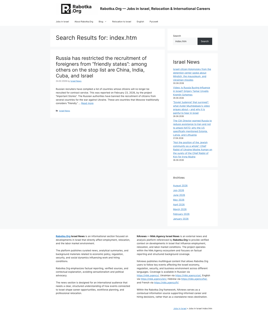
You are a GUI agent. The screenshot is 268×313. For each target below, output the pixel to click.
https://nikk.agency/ (148, 275)
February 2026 (181, 214)
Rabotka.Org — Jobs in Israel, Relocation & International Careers (155, 9)
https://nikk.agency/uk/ (188, 275)
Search (177, 35)
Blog (101, 21)
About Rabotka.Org (84, 21)
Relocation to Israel (121, 21)
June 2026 (179, 195)
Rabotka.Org (63, 236)
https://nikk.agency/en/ (153, 279)
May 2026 (178, 199)
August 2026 (180, 185)
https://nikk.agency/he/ (194, 279)
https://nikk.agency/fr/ (166, 282)
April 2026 (179, 204)
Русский (154, 21)
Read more (87, 103)
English (140, 21)
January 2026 (181, 218)
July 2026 (178, 190)
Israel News (64, 111)
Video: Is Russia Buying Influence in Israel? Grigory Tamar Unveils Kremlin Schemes (191, 91)
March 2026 (180, 209)
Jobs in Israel (62, 21)
